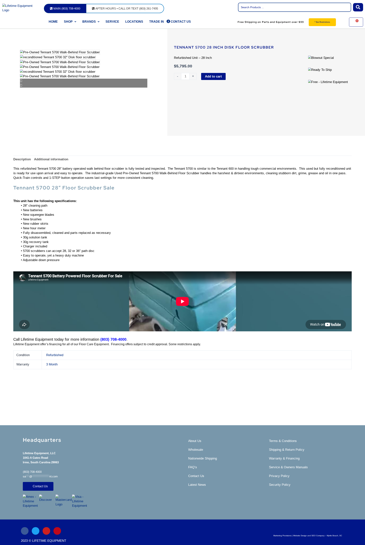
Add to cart (213, 76)
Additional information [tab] (51, 159)
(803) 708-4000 (32, 471)
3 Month (52, 364)
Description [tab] (22, 159)
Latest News (197, 485)
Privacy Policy (279, 476)
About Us (194, 441)
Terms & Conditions (283, 441)
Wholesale (195, 450)
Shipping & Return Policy (286, 450)
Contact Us (196, 476)
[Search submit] (358, 7)
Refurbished (54, 355)
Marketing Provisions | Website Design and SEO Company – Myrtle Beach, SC (307, 536)
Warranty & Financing (284, 458)
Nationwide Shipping (202, 458)
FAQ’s (192, 467)
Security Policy (279, 485)
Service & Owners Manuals (288, 467)
